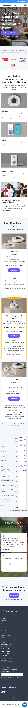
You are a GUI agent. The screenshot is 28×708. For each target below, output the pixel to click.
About (3, 625)
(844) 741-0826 (5, 653)
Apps (2, 623)
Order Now (14, 595)
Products (3, 618)
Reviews (3, 620)
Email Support (5, 648)
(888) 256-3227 (5, 646)
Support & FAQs (5, 635)
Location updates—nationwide (14, 418)
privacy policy (18, 677)
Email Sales (4, 655)
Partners (3, 630)
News (2, 628)
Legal (2, 637)
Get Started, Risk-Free (10, 33)
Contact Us (4, 633)
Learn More (14, 270)
